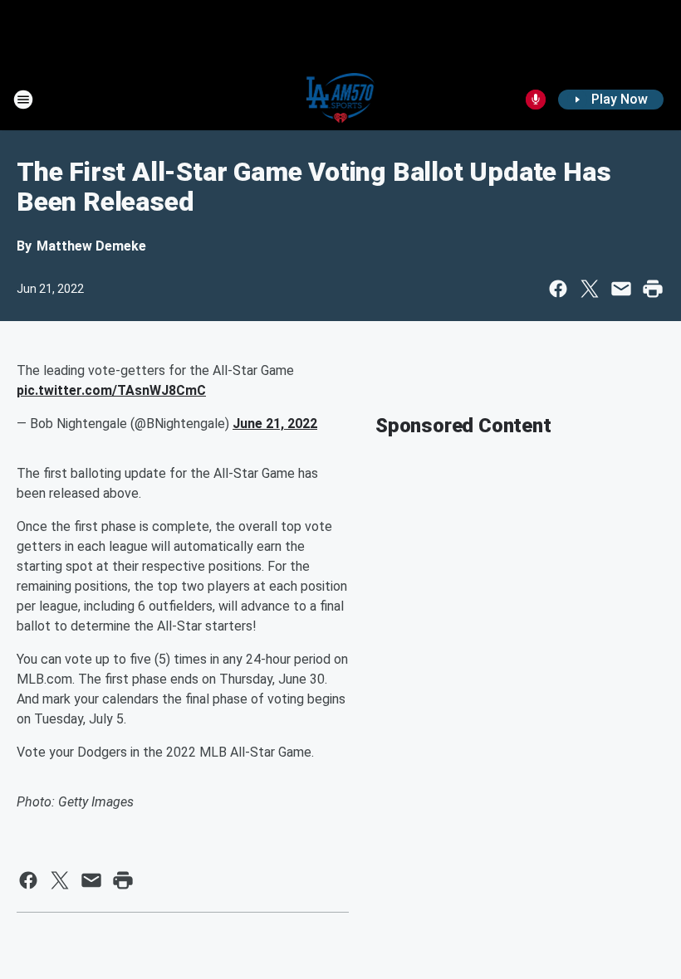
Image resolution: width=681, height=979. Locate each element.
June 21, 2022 (275, 423)
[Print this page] (652, 288)
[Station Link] (340, 99)
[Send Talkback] (536, 100)
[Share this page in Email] (621, 288)
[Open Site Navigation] (23, 100)
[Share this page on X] (589, 288)
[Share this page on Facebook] (558, 288)
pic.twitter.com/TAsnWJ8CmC (111, 390)
